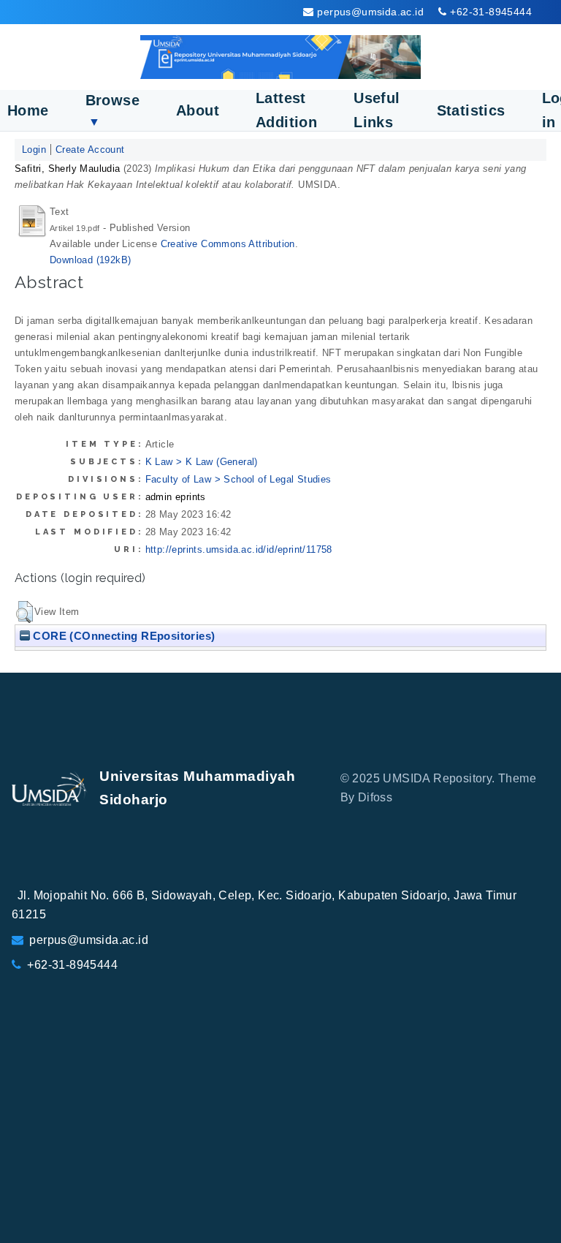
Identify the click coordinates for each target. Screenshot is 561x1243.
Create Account (90, 149)
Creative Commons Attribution (228, 243)
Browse (112, 110)
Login (34, 149)
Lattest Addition (286, 110)
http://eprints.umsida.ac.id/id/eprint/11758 (238, 549)
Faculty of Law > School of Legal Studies (238, 479)
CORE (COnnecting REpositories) (122, 636)
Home (28, 110)
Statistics (471, 110)
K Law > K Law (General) (201, 461)
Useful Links (377, 110)
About (197, 110)
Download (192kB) (90, 259)
